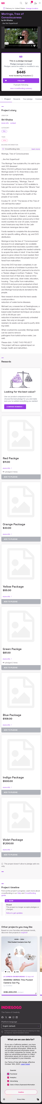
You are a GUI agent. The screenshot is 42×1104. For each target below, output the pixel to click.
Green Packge (12, 649)
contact (13, 123)
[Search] (21, 3)
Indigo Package (13, 777)
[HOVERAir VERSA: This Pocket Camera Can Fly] (19, 954)
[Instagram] (13, 1017)
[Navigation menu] (39, 3)
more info (5, 123)
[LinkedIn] (17, 1017)
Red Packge (11, 458)
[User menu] (35, 3)
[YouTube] (10, 1017)
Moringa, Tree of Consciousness (12, 15)
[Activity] (31, 3)
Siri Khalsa (8, 20)
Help (19, 893)
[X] (6, 1017)
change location (32, 8)
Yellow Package (13, 586)
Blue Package (12, 715)
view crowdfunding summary (21, 88)
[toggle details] (36, 994)
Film (4, 131)
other (4, 140)
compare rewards (15, 407)
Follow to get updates (14, 913)
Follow (21, 80)
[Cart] (26, 3)
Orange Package (14, 524)
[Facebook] (2, 1017)
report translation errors (21, 1033)
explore (24, 933)
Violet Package (13, 839)
